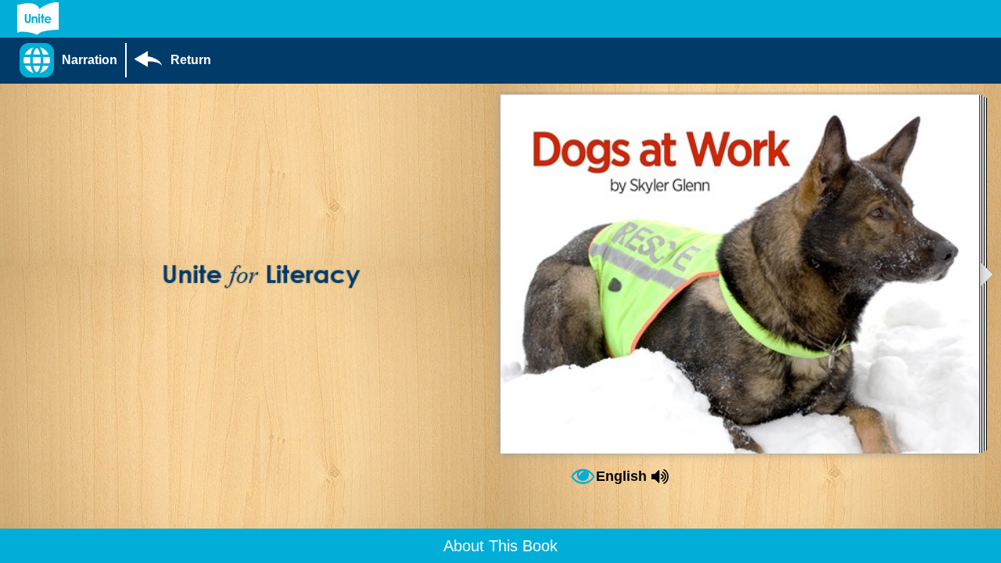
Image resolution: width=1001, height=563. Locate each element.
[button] (72, 60)
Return (190, 59)
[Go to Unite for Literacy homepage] (37, 19)
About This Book (500, 545)
